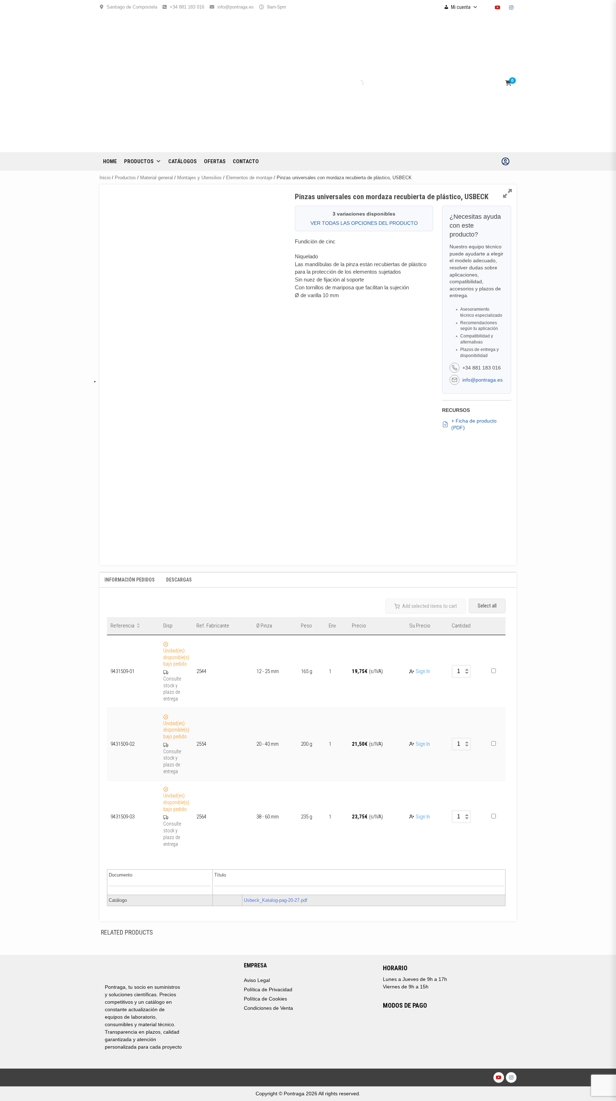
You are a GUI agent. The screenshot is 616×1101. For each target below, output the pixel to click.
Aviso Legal (257, 980)
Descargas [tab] (179, 580)
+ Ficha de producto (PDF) (474, 424)
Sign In (423, 671)
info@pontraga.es (235, 7)
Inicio (105, 177)
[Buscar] (354, 83)
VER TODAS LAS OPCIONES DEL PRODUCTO (364, 223)
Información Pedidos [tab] (129, 580)
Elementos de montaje (249, 177)
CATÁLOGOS (182, 161)
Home (110, 161)
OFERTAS (215, 161)
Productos (139, 161)
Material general (156, 177)
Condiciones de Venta (268, 1008)
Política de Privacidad (268, 989)
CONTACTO (246, 161)
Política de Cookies (265, 999)
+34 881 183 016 (187, 7)
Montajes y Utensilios (199, 177)
